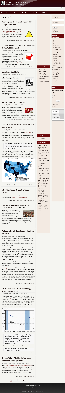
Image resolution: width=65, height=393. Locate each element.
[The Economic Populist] (3, 4)
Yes (54, 95)
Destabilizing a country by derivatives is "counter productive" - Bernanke (43, 167)
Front (2, 13)
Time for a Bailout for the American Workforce (42, 206)
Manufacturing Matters (11, 72)
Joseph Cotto (11, 236)
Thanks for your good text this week (57, 63)
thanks (55, 42)
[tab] (55, 111)
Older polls (55, 104)
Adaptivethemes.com (38, 391)
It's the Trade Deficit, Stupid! (13, 102)
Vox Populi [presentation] (56, 117)
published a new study (17, 58)
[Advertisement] (44, 40)
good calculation (57, 40)
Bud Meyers (11, 27)
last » (24, 380)
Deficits (55, 82)
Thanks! (55, 44)
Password (55, 22)
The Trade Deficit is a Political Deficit (17, 205)
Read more (31, 40)
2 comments (26, 67)
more (62, 84)
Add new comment (17, 40)
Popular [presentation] (55, 111)
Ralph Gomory (11, 74)
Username (55, 17)
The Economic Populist (18, 2)
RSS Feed (44, 13)
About (7, 13)
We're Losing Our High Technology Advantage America (16, 289)
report (11, 297)
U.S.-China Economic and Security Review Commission (18, 365)
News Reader (36, 13)
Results (54, 106)
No (54, 97)
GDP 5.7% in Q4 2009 (43, 173)
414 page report (11, 369)
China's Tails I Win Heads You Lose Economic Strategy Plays (16, 359)
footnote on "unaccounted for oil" (57, 49)
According (4, 268)
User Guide (42, 138)
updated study (27, 132)
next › (19, 380)
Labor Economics (15, 13)
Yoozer (55, 60)
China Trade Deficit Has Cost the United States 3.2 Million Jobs (18, 46)
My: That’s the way (58, 67)
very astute (56, 45)
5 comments (26, 283)
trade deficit (19, 63)
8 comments (26, 119)
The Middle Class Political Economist (20, 197)
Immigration (56, 80)
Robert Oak (10, 50)
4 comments (26, 40)
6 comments (26, 353)
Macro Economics (26, 13)
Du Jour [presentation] (55, 114)
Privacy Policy (32, 387)
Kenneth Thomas (12, 195)
